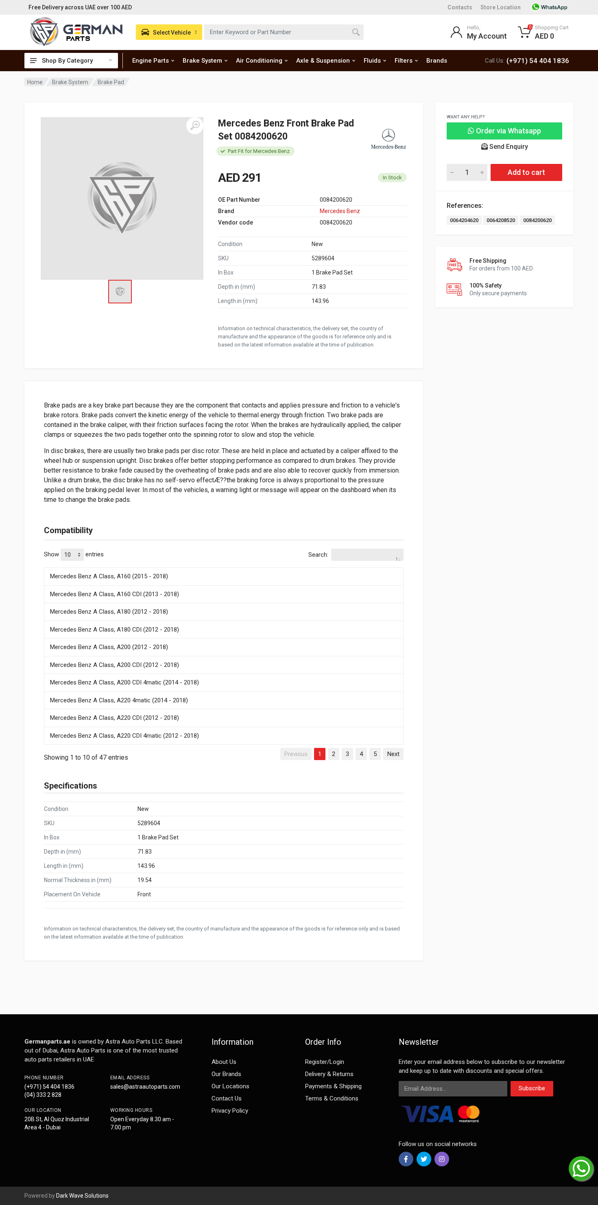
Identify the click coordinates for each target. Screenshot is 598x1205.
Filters (403, 60)
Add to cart (526, 172)
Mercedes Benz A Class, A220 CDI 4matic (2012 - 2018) (124, 735)
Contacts (459, 7)
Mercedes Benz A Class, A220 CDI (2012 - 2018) (114, 717)
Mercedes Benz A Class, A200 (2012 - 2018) (109, 647)
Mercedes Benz (340, 211)
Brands (436, 60)
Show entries (74, 554)
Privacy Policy (230, 1110)
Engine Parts (150, 60)
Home (35, 82)
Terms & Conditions (331, 1098)
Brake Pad (111, 82)
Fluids (372, 60)
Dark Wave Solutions (82, 1195)
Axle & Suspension (323, 60)
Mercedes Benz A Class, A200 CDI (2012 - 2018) (114, 665)
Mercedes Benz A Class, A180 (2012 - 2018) (109, 611)
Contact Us (227, 1098)
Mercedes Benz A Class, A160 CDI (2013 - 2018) (114, 594)
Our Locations (230, 1086)
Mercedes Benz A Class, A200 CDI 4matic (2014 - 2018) (124, 682)
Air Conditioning (259, 60)
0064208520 (501, 220)
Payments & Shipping (333, 1086)
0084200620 (537, 220)
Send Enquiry (508, 146)
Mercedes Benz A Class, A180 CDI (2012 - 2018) (114, 629)
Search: (318, 554)
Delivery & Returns (329, 1074)
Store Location (500, 7)
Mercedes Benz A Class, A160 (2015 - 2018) (109, 576)
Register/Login (324, 1062)
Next (393, 754)
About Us (224, 1062)
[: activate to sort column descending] (224, 566)
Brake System (202, 60)
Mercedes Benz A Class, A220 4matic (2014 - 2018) (119, 700)
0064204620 (464, 220)
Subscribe (532, 1088)
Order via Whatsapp (507, 130)
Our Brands (226, 1074)
